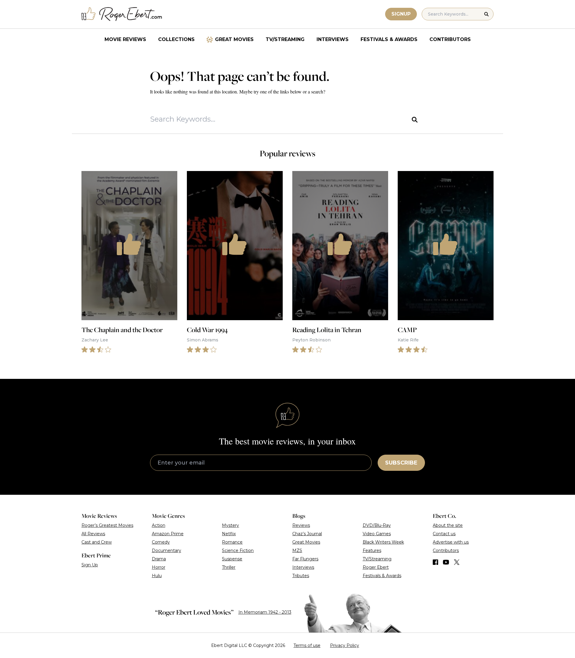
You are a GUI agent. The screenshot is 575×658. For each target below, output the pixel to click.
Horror (158, 567)
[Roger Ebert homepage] (121, 14)
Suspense (232, 559)
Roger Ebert (376, 567)
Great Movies (234, 39)
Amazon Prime (168, 533)
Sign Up (89, 565)
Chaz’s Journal (307, 533)
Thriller (228, 567)
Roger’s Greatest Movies (107, 525)
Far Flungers (305, 559)
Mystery (230, 525)
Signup (401, 14)
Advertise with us (451, 542)
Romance (232, 542)
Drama (159, 559)
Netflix (229, 533)
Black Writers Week (383, 542)
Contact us (444, 533)
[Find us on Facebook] (435, 562)
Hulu (157, 575)
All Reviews (93, 533)
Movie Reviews (125, 39)
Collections (176, 39)
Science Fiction (238, 550)
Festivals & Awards (389, 39)
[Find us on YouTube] (446, 562)
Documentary (166, 550)
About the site (448, 525)
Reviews (301, 525)
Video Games (377, 533)
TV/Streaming (285, 39)
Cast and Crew (96, 542)
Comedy (161, 542)
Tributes (300, 575)
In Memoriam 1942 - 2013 (264, 612)
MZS (297, 550)
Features (372, 550)
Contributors (450, 39)
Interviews (333, 39)
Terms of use (306, 645)
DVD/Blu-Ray (377, 525)
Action (158, 525)
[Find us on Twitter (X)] (456, 562)
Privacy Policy (344, 645)
